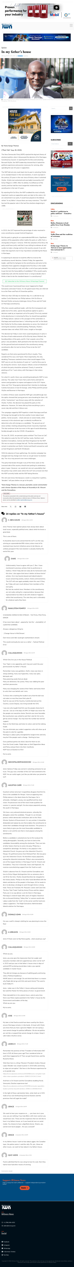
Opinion (4, 47)
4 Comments (55, 216)
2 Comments (55, 227)
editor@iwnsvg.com (9, 1226)
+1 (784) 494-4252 (9, 1222)
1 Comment (55, 239)
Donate (60, 189)
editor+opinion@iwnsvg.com (24, 500)
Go (70, 143)
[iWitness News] (6, 1207)
